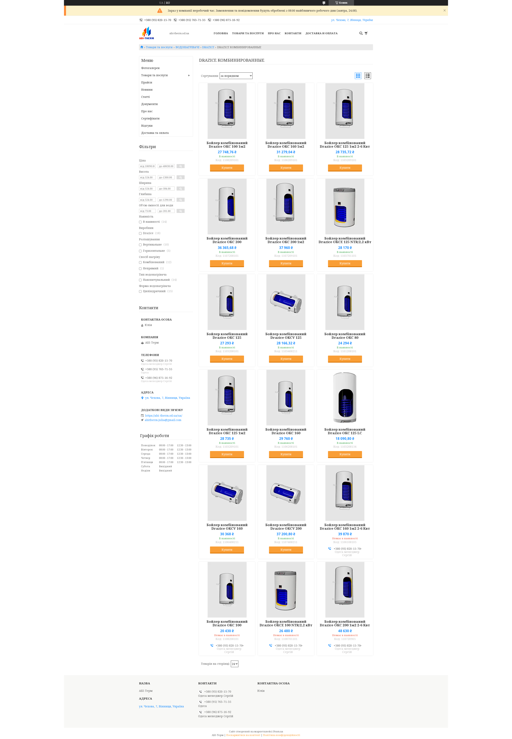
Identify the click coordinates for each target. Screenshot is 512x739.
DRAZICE (208, 47)
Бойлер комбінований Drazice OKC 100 (227, 623)
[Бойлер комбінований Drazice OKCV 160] (227, 493)
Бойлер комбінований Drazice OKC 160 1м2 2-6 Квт (345, 526)
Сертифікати (150, 118)
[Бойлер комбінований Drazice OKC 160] (286, 398)
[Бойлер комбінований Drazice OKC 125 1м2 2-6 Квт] (345, 111)
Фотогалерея (150, 68)
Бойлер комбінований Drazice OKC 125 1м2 (227, 431)
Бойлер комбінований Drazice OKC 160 (285, 431)
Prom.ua (278, 731)
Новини (147, 89)
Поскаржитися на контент (243, 735)
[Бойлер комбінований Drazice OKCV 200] (286, 493)
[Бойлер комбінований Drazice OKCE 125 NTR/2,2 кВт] (345, 206)
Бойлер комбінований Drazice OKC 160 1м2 (285, 144)
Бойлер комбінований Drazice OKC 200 (227, 240)
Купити (227, 167)
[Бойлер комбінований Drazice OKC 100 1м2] (227, 111)
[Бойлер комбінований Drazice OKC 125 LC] (345, 398)
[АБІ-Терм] (153, 33)
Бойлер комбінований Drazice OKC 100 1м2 (227, 144)
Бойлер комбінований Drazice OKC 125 (227, 335)
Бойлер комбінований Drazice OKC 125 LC (344, 431)
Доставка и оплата (321, 33)
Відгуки (147, 125)
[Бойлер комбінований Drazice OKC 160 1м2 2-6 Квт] (345, 493)
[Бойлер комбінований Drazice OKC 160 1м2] (286, 111)
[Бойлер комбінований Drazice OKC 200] (227, 206)
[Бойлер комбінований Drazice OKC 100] (227, 590)
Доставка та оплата (155, 133)
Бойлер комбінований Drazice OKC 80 (344, 335)
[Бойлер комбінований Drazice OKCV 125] (286, 302)
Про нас (274, 33)
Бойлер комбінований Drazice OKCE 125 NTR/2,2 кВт (345, 240)
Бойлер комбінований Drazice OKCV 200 (285, 526)
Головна (221, 33)
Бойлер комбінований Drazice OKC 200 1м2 (285, 240)
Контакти (293, 33)
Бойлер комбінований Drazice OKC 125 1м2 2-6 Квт (345, 144)
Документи (149, 104)
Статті (145, 97)
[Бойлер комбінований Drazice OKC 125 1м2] (227, 398)
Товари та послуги (248, 33)
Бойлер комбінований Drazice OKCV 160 (227, 526)
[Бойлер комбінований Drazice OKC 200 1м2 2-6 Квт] (345, 590)
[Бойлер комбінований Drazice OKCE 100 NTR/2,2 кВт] (286, 590)
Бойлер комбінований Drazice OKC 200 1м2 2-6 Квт (345, 623)
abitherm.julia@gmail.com (163, 420)
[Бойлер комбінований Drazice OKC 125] (227, 302)
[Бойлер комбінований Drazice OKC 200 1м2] (286, 206)
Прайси (146, 82)
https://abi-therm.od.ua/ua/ (163, 415)
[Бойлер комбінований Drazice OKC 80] (345, 302)
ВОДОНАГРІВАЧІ (187, 47)
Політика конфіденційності (281, 735)
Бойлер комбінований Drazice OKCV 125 (285, 335)
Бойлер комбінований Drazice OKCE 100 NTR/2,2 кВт (286, 623)
